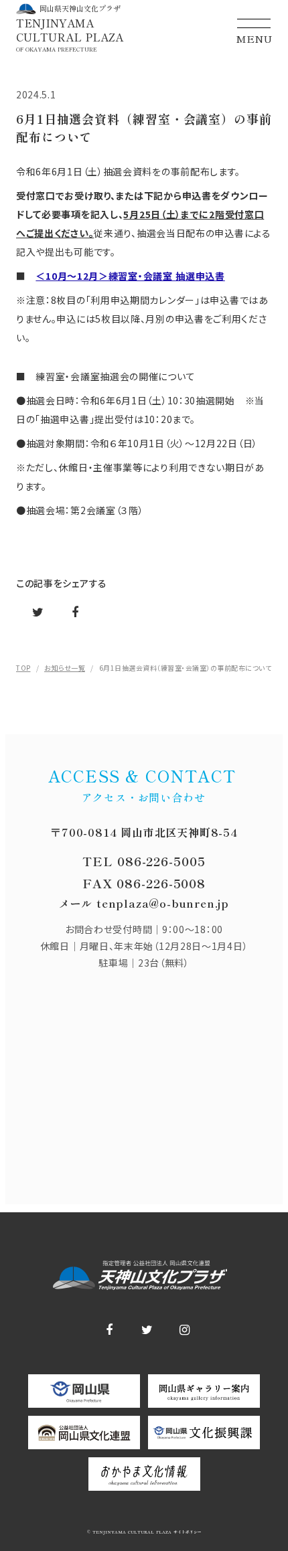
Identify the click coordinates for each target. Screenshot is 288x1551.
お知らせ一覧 (64, 668)
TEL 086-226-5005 (143, 861)
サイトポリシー (186, 1532)
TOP (23, 668)
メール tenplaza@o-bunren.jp (144, 903)
